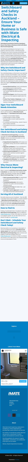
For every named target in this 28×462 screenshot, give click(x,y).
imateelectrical (5, 350)
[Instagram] (14, 415)
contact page (14, 217)
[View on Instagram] (23, 351)
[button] (13, 3)
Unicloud (17, 459)
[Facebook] (9, 415)
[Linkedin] (18, 415)
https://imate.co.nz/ (6, 214)
